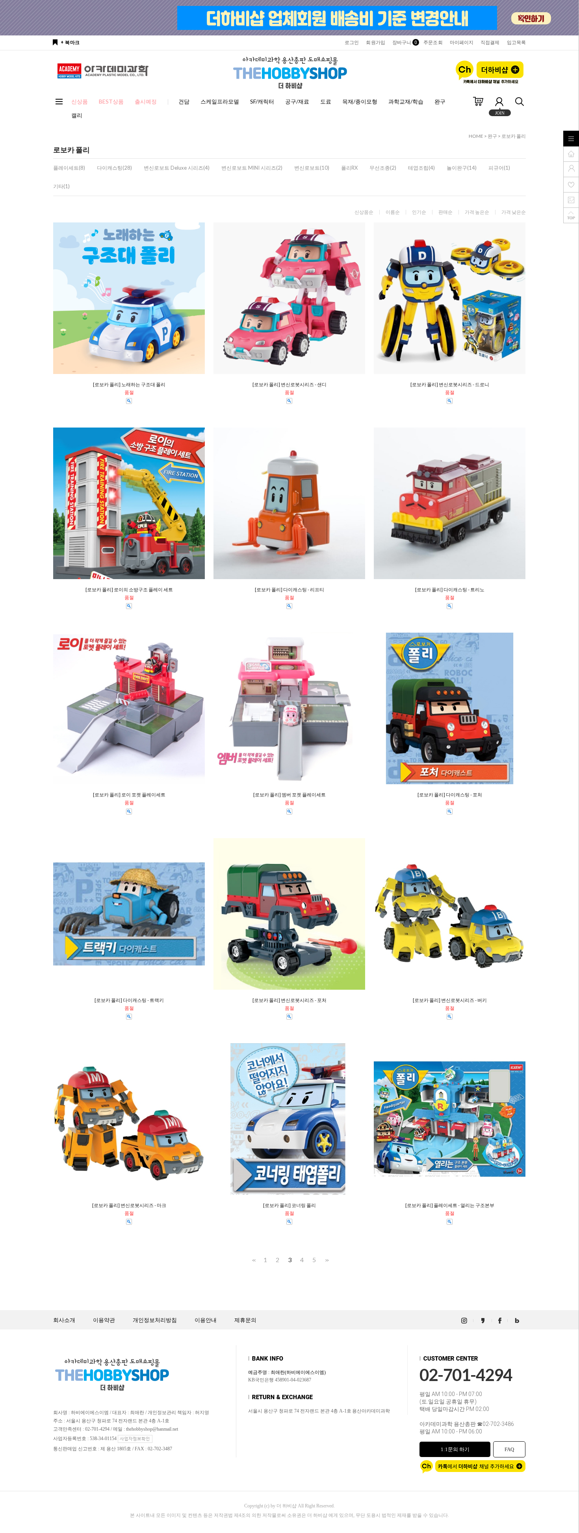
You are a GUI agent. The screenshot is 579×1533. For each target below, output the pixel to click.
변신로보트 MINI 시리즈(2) (251, 168)
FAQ (509, 1449)
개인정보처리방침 (155, 1320)
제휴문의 (245, 1320)
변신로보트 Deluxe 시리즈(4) (177, 168)
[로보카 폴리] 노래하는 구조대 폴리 (129, 384)
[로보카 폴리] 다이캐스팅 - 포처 (450, 795)
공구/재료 (297, 101)
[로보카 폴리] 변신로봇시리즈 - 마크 (129, 1205)
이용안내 (206, 1320)
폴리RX (349, 168)
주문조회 (432, 42)
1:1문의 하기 (455, 1449)
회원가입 (375, 42)
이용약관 (104, 1320)
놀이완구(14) (462, 168)
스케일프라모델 (219, 101)
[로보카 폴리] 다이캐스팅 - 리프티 (289, 589)
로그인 (352, 42)
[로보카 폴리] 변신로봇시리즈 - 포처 (289, 1000)
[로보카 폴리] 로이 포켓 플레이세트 (129, 795)
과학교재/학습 (405, 101)
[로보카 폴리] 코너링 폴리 (289, 1205)
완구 (439, 101)
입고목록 (516, 42)
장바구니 (404, 42)
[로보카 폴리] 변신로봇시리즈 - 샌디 (289, 384)
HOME (476, 136)
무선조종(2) (382, 168)
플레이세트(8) (69, 168)
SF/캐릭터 (262, 101)
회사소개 (64, 1320)
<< (253, 1260)
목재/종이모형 (359, 101)
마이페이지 (462, 42)
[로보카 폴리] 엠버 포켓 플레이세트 (289, 795)
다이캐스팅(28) (114, 168)
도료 (325, 101)
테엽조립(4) (421, 168)
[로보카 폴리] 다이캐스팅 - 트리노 (449, 589)
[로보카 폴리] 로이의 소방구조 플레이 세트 (129, 589)
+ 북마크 (70, 42)
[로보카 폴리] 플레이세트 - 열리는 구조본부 (449, 1205)
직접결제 (490, 42)
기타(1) (61, 186)
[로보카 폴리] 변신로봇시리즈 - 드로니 (449, 384)
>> (326, 1260)
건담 (183, 101)
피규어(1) (499, 168)
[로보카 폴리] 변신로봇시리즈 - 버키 (450, 1000)
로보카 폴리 (513, 136)
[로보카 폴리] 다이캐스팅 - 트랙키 (129, 1000)
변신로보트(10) (311, 168)
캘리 (76, 115)
